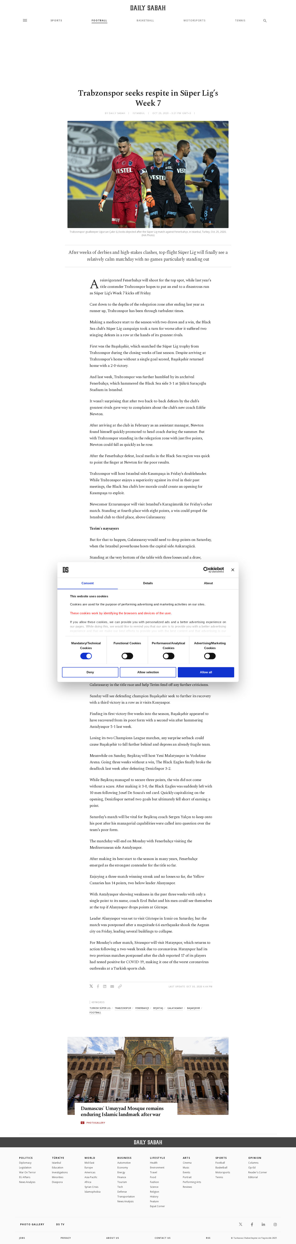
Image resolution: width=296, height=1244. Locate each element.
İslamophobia (92, 1191)
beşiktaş (158, 1008)
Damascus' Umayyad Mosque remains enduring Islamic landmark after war (122, 1111)
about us (112, 1238)
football (95, 1012)
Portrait (187, 1177)
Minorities (57, 1177)
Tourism (122, 1182)
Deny (90, 672)
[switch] (127, 656)
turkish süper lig (100, 1008)
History (154, 1196)
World (90, 1158)
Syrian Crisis (91, 1187)
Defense (122, 1191)
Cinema (187, 1162)
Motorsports (195, 20)
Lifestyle (157, 1158)
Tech (120, 1187)
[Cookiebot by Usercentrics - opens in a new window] (206, 570)
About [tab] (208, 583)
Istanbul (56, 1162)
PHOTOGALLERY (96, 1122)
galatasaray (175, 1008)
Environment (157, 1167)
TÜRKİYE (58, 1158)
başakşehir (193, 1008)
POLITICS (26, 1158)
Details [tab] (148, 583)
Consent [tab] (88, 583)
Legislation (25, 1167)
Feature (154, 1201)
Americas (90, 1172)
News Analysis (27, 1182)
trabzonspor (123, 1008)
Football (99, 20)
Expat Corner (157, 1206)
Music (186, 1167)
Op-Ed (252, 1167)
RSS (208, 1238)
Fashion (154, 1182)
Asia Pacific (91, 1177)
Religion (154, 1191)
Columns (253, 1162)
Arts (186, 1158)
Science (154, 1187)
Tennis (240, 20)
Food (153, 1177)
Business (124, 1158)
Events (186, 1172)
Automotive (124, 1162)
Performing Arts (192, 1182)
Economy (122, 1167)
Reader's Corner (257, 1172)
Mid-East (89, 1162)
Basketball (145, 20)
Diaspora (57, 1182)
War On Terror (27, 1172)
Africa (88, 1182)
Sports (56, 20)
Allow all (206, 672)
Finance (121, 1177)
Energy (121, 1172)
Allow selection (148, 672)
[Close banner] (232, 569)
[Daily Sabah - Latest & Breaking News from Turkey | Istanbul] (148, 7)
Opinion (255, 1158)
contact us (163, 1238)
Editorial (253, 1177)
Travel (153, 1172)
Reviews (187, 1187)
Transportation (126, 1196)
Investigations (60, 1172)
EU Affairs (24, 1177)
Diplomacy (25, 1162)
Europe (89, 1167)
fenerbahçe (142, 1008)
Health (153, 1162)
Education (57, 1167)
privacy (66, 1238)
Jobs (22, 1238)
